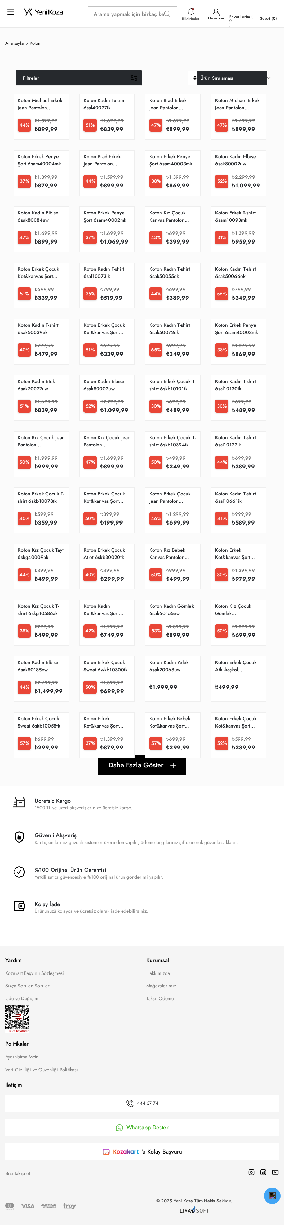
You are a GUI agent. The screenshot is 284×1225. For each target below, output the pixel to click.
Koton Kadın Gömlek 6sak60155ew (171, 610)
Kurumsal (157, 960)
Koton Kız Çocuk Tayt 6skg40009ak (41, 553)
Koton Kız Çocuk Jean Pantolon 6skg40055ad (107, 441)
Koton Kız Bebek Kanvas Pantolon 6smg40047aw (167, 553)
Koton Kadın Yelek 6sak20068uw (169, 666)
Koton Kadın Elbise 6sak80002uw (235, 160)
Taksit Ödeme (160, 998)
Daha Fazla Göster (135, 765)
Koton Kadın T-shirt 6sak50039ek (38, 329)
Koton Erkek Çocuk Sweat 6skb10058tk (39, 722)
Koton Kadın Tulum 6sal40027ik (103, 104)
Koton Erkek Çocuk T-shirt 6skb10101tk (172, 385)
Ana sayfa (14, 43)
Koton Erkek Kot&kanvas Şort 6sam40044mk (232, 553)
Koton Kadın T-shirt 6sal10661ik (235, 497)
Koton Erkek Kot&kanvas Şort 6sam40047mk (101, 722)
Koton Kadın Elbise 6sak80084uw (38, 216)
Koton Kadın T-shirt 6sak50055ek (169, 272)
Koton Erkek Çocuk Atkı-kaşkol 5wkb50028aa (236, 666)
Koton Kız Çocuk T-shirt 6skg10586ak (38, 610)
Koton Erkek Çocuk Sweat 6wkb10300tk (105, 666)
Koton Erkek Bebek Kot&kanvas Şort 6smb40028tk (169, 722)
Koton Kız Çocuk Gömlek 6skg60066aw (233, 610)
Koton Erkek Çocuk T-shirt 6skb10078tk (41, 497)
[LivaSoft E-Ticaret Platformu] (194, 1210)
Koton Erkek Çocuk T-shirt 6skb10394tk (172, 441)
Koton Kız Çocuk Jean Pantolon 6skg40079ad (41, 441)
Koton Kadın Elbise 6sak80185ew (38, 666)
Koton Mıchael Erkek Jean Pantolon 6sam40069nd (40, 104)
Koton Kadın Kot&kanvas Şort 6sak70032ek (101, 610)
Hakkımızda (158, 973)
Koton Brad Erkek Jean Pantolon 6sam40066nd (168, 104)
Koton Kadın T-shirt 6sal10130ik (235, 385)
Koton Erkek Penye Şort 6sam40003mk (170, 160)
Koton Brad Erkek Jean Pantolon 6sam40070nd (102, 160)
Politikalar (17, 1043)
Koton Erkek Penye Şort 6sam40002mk (104, 216)
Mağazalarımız (161, 985)
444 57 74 (147, 1103)
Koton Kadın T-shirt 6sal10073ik (103, 272)
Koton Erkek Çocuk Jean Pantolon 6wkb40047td (170, 497)
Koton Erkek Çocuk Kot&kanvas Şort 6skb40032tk (104, 329)
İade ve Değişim (21, 998)
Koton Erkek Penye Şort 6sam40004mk (39, 160)
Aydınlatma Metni (22, 1056)
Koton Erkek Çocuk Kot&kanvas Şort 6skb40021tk (38, 272)
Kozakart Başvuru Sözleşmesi (34, 973)
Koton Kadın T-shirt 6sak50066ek (235, 272)
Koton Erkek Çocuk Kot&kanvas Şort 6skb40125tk (104, 497)
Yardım (13, 960)
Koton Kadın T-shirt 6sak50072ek (169, 329)
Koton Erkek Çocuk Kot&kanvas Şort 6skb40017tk (236, 722)
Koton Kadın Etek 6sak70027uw (36, 385)
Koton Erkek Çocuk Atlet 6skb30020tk (104, 553)
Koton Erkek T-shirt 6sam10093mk (235, 216)
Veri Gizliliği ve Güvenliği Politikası (41, 1069)
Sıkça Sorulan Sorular (27, 985)
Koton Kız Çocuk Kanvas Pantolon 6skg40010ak (167, 216)
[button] (272, 1196)
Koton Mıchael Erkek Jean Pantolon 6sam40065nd (237, 104)
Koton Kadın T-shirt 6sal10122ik (235, 441)
